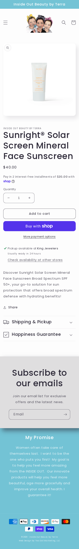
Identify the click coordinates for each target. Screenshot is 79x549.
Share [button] (13, 307)
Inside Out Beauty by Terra (43, 537)
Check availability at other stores (35, 260)
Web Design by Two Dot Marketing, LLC (39, 540)
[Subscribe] (65, 414)
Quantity (9, 189)
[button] (5, 22)
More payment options (39, 236)
